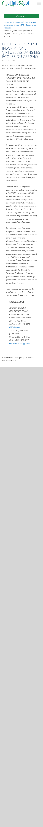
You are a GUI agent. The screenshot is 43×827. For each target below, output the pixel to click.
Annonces (15, 60)
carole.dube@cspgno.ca (19, 343)
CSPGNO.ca (14, 327)
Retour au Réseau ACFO (13, 22)
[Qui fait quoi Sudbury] (19, 4)
